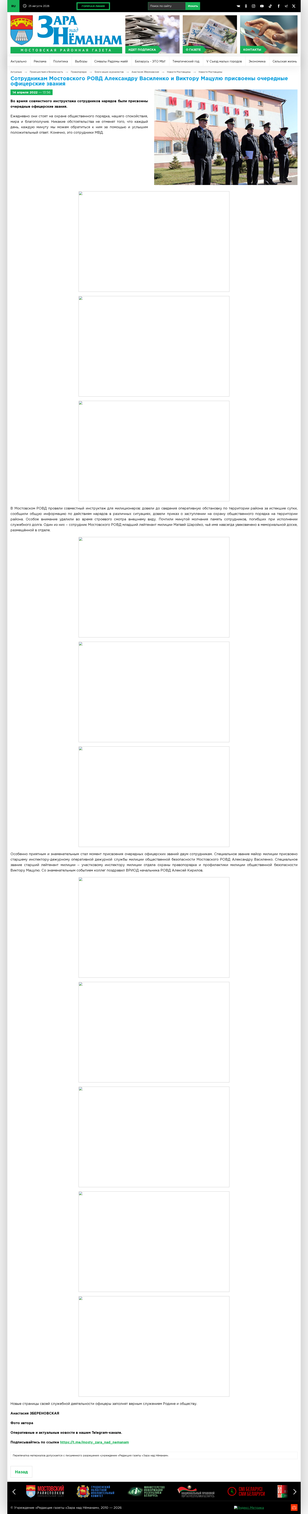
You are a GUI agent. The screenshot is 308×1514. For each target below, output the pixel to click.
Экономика (257, 61)
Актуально (18, 61)
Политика (60, 61)
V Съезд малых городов (224, 61)
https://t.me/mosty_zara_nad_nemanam (94, 1442)
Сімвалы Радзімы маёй (111, 61)
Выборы (81, 61)
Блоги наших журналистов (109, 72)
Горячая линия (93, 6)
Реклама (40, 61)
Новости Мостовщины (179, 72)
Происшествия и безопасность (46, 72)
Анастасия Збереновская (145, 72)
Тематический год (185, 61)
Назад (21, 1471)
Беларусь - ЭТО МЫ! (150, 61)
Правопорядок (79, 72)
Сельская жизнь (285, 61)
